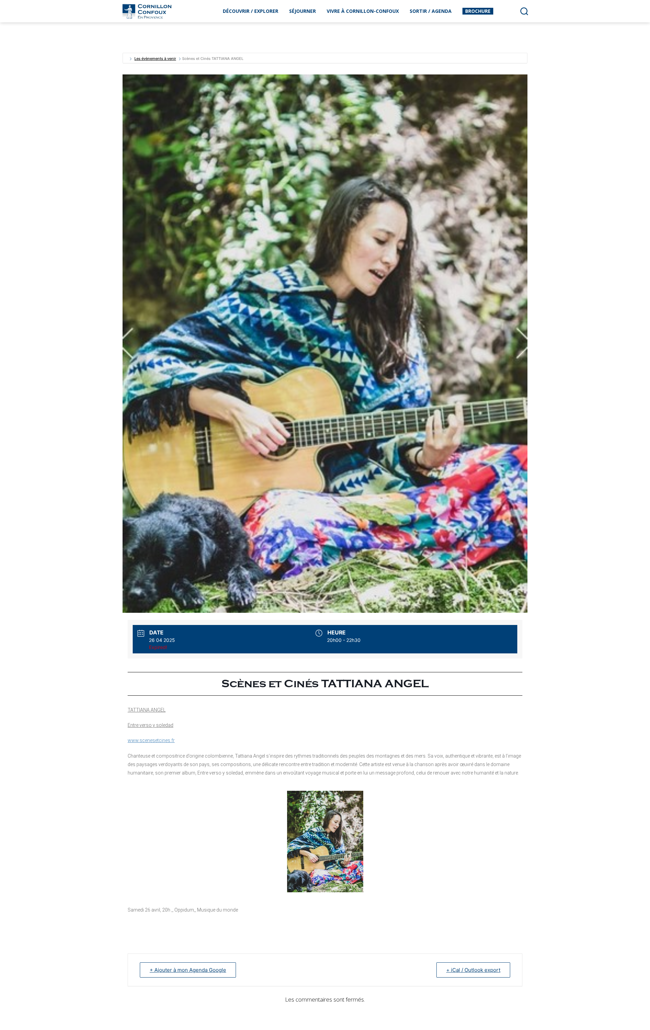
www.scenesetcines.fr (151, 740)
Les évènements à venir (155, 58)
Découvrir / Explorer (250, 11)
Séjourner (302, 11)
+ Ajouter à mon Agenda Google (188, 970)
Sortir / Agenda (431, 11)
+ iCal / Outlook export (473, 970)
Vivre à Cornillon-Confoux (363, 11)
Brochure (478, 11)
